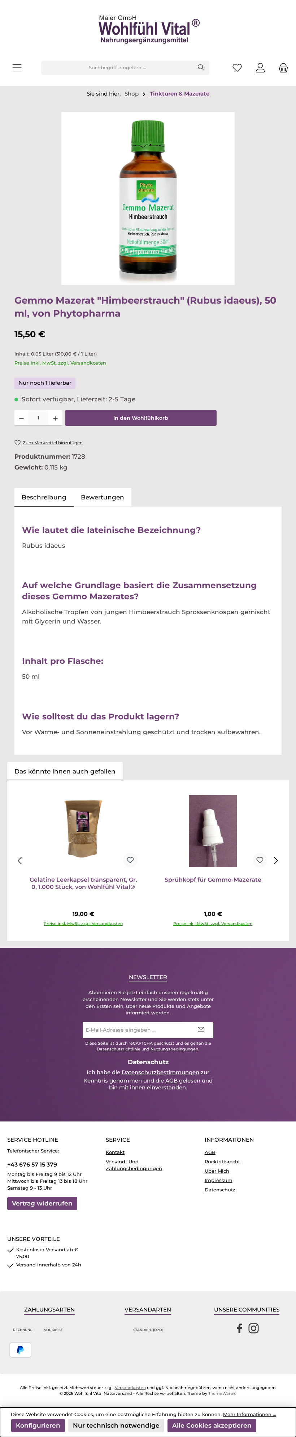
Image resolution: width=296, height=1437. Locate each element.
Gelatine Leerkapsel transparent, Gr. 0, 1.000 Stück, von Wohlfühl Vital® (83, 883)
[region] (148, 198)
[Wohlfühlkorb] (281, 68)
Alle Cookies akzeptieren (212, 1425)
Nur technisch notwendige (116, 1425)
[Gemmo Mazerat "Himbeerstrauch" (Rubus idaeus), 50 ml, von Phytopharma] (148, 198)
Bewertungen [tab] (102, 497)
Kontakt (115, 1152)
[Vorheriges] (20, 860)
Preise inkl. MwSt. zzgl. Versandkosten (60, 363)
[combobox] (117, 68)
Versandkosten (130, 1387)
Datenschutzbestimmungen (160, 1072)
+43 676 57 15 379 (32, 1164)
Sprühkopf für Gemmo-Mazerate (213, 879)
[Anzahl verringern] (21, 418)
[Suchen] (201, 68)
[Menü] (17, 68)
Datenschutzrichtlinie (118, 1049)
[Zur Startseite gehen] (148, 30)
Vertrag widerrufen (42, 1203)
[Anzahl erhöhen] (55, 418)
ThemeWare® (222, 1393)
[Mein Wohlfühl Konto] (260, 68)
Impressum (218, 1180)
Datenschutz (220, 1190)
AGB (171, 1080)
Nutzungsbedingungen (174, 1049)
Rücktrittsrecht (222, 1161)
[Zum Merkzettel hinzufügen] (130, 860)
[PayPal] (20, 1350)
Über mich (217, 1171)
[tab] (44, 497)
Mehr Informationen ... (249, 1414)
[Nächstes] (275, 860)
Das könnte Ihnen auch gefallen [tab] (65, 771)
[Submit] (200, 1030)
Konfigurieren (38, 1425)
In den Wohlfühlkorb (140, 418)
